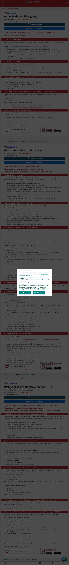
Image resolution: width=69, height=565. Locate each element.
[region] (34, 282)
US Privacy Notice (44, 274)
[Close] (50, 270)
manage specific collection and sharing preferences (36, 289)
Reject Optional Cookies (38, 292)
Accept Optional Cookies (25, 292)
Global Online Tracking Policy (24, 275)
